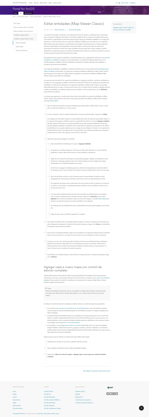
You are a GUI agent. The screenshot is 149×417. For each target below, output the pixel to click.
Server (15, 397)
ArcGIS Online (48, 391)
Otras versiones (59, 30)
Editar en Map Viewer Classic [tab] (24, 39)
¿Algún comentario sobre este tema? (98, 371)
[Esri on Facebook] (110, 393)
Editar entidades (21, 43)
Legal (57, 413)
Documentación (18, 408)
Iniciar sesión (125, 3)
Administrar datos (22, 16)
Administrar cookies (49, 413)
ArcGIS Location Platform (52, 400)
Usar (20, 13)
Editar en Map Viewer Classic (52, 16)
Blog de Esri (79, 397)
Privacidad (40, 413)
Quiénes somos (80, 391)
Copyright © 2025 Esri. (19, 413)
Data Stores (43, 3)
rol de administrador (73, 322)
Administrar (28, 13)
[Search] (116, 2)
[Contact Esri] (116, 393)
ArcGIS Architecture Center (52, 408)
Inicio (15, 13)
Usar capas (17, 23)
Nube (50, 3)
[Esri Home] (110, 387)
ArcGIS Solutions (49, 405)
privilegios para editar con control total (71, 325)
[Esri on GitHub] (113, 393)
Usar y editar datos (35, 16)
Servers (36, 3)
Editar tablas (19, 46)
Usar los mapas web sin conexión (23, 27)
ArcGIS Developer (49, 403)
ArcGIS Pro (47, 394)
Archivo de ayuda (75, 30)
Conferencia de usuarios (83, 400)
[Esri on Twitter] (107, 393)
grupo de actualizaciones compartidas (72, 308)
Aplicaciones (57, 3)
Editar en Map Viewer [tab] (22, 35)
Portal (30, 3)
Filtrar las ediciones (21, 50)
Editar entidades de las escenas (23, 31)
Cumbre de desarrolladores (84, 403)
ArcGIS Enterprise (20, 3)
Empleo (77, 394)
